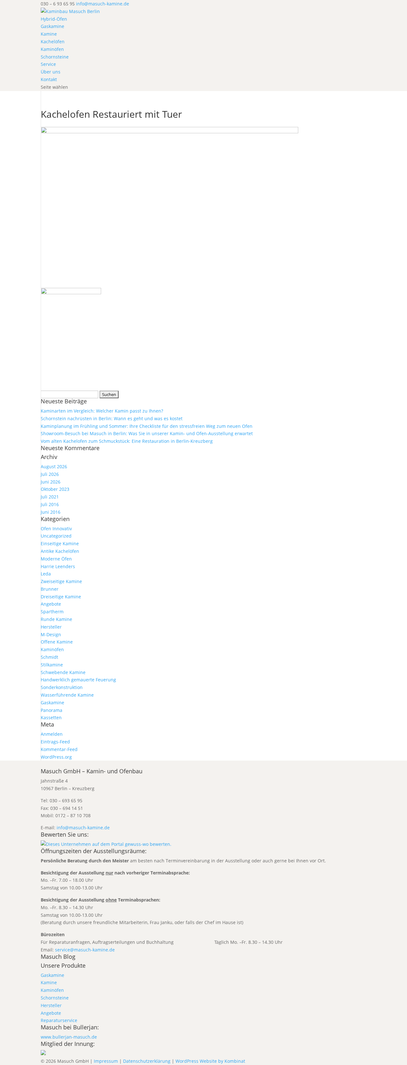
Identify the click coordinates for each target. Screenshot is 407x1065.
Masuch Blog (58, 956)
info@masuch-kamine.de (83, 828)
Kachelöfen (53, 41)
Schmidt (49, 657)
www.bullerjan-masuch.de (69, 1037)
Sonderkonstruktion (62, 687)
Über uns (50, 72)
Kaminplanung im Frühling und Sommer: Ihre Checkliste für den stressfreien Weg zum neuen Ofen (146, 426)
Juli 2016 (50, 504)
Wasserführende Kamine (67, 695)
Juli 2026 (50, 474)
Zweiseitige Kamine (61, 581)
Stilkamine (52, 665)
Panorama (51, 710)
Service (48, 64)
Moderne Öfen (56, 559)
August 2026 (54, 466)
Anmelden (52, 734)
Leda (46, 574)
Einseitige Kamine (60, 543)
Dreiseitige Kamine (61, 597)
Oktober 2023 (55, 489)
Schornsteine (55, 57)
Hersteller (51, 627)
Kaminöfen (52, 49)
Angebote (51, 604)
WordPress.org (56, 757)
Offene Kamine (57, 642)
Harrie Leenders (58, 566)
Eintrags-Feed (55, 742)
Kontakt (49, 79)
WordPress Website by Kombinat (210, 1061)
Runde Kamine (56, 619)
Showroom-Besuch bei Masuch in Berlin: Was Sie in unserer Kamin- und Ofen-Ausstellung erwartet (147, 433)
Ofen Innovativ (56, 529)
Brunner (50, 589)
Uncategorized (56, 536)
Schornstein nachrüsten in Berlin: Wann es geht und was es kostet (112, 418)
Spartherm (52, 612)
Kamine (49, 34)
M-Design (51, 634)
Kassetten (51, 717)
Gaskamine (52, 26)
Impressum (106, 1061)
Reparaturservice (59, 1020)
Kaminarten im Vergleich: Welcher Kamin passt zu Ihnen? (102, 411)
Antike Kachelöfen (60, 551)
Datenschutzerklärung (146, 1061)
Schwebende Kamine (63, 672)
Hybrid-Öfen (54, 19)
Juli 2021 (50, 497)
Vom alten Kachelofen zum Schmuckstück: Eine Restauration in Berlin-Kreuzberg (127, 441)
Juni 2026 (50, 482)
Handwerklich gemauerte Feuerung (78, 680)
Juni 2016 (50, 512)
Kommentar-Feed (59, 749)
